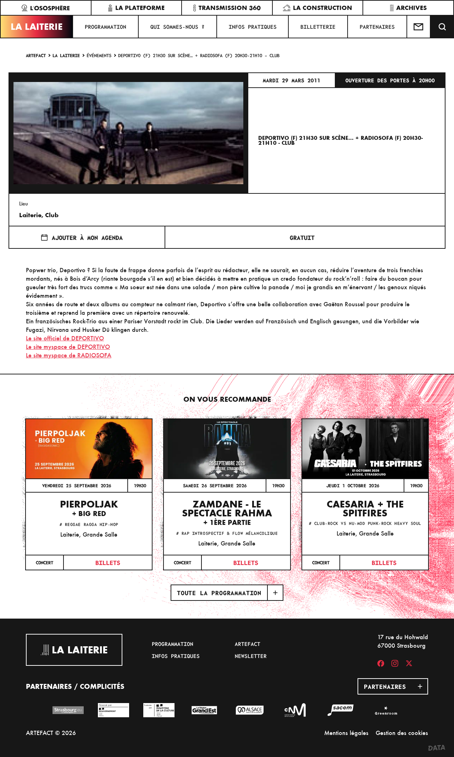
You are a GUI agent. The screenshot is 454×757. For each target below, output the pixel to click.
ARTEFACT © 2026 (51, 732)
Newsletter (251, 655)
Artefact (36, 55)
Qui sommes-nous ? (177, 26)
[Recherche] (442, 26)
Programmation (105, 26)
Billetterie (318, 26)
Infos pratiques (253, 26)
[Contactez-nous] (419, 26)
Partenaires (377, 26)
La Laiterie (36, 26)
